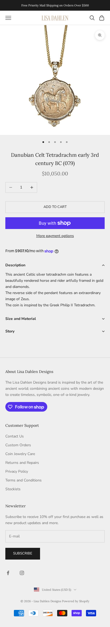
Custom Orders (18, 445)
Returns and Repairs (22, 462)
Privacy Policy (16, 471)
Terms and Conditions (23, 480)
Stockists (13, 489)
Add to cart (55, 206)
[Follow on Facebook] (8, 573)
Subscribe (22, 553)
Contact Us (14, 436)
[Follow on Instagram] (22, 573)
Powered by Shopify (75, 601)
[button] (55, 265)
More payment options (55, 235)
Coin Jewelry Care (20, 453)
